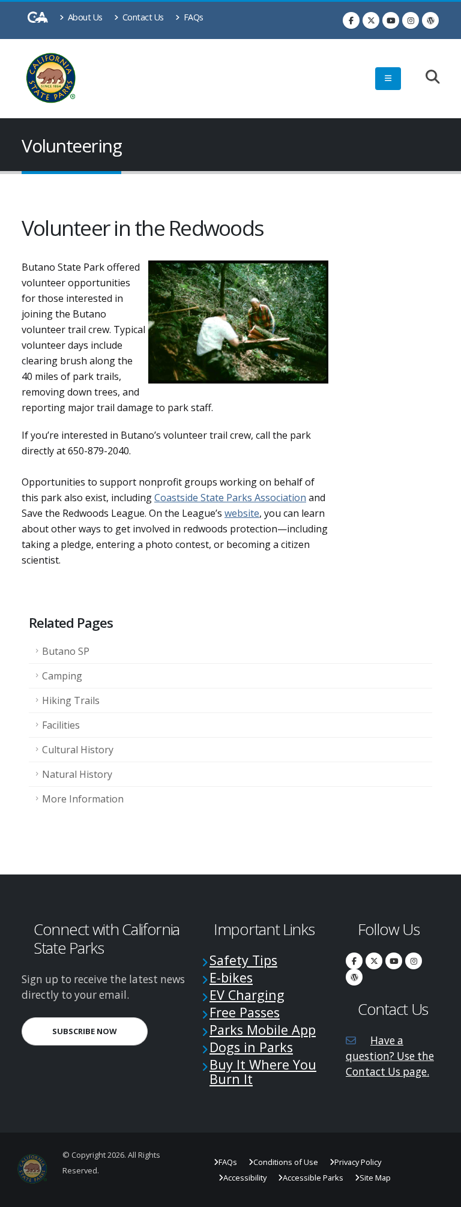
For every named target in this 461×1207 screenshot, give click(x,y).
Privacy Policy (357, 1162)
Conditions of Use (285, 1162)
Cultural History (77, 749)
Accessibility (245, 1177)
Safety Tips (243, 960)
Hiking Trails (71, 700)
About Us (84, 17)
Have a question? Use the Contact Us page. (390, 1056)
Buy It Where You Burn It (262, 1072)
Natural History (77, 774)
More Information (83, 798)
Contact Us (142, 17)
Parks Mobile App (262, 1029)
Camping (62, 675)
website (241, 513)
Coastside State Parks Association (230, 497)
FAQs (192, 17)
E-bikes (231, 977)
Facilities (61, 725)
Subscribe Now (100, 1031)
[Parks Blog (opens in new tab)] (430, 20)
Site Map (375, 1177)
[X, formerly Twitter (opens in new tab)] (371, 20)
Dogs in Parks (251, 1047)
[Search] (426, 78)
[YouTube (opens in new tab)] (390, 20)
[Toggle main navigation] (388, 78)
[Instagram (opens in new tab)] (410, 20)
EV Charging (247, 995)
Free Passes (244, 1012)
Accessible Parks (313, 1177)
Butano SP (65, 651)
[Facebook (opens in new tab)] (351, 20)
